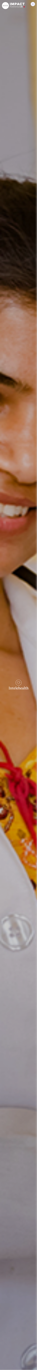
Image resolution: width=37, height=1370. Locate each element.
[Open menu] (33, 4)
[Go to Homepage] (13, 5)
